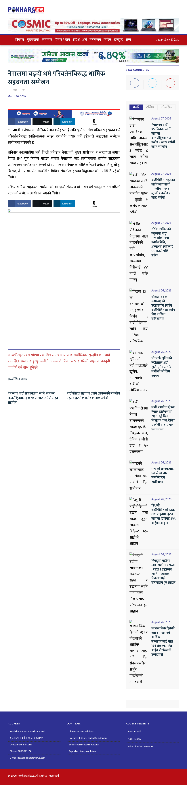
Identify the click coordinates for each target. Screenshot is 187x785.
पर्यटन (107, 39)
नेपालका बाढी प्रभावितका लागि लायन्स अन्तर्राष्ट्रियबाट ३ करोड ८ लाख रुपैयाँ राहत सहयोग (33, 398)
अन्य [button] (128, 39)
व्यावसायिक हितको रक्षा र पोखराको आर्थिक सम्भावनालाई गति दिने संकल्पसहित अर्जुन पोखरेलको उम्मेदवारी (163, 642)
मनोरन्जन (95, 39)
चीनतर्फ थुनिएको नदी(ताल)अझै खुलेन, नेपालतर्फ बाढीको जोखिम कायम (161, 367)
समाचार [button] (47, 39)
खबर (15, 90)
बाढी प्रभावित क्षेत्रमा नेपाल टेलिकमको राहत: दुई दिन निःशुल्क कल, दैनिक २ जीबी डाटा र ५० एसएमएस (163, 418)
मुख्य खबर (33, 39)
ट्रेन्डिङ (150, 107)
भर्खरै (136, 107)
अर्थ (84, 39)
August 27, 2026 (161, 119)
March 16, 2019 (17, 96)
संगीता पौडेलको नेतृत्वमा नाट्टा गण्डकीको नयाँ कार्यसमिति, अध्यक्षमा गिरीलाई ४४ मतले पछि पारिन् (162, 242)
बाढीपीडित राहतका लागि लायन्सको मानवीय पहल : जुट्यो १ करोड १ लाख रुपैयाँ (93, 396)
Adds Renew (134, 739)
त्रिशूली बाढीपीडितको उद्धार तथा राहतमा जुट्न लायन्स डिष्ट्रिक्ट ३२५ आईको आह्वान (163, 514)
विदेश (76, 39)
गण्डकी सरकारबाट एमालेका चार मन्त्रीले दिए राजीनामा (162, 475)
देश (24, 90)
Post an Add (134, 731)
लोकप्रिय (166, 107)
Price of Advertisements (140, 746)
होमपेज (19, 39)
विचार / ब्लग (62, 39)
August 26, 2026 (161, 291)
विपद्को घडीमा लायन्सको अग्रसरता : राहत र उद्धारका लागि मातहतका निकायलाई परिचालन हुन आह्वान (163, 571)
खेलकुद (118, 39)
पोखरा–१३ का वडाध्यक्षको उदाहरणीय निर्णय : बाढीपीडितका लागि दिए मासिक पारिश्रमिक (163, 308)
